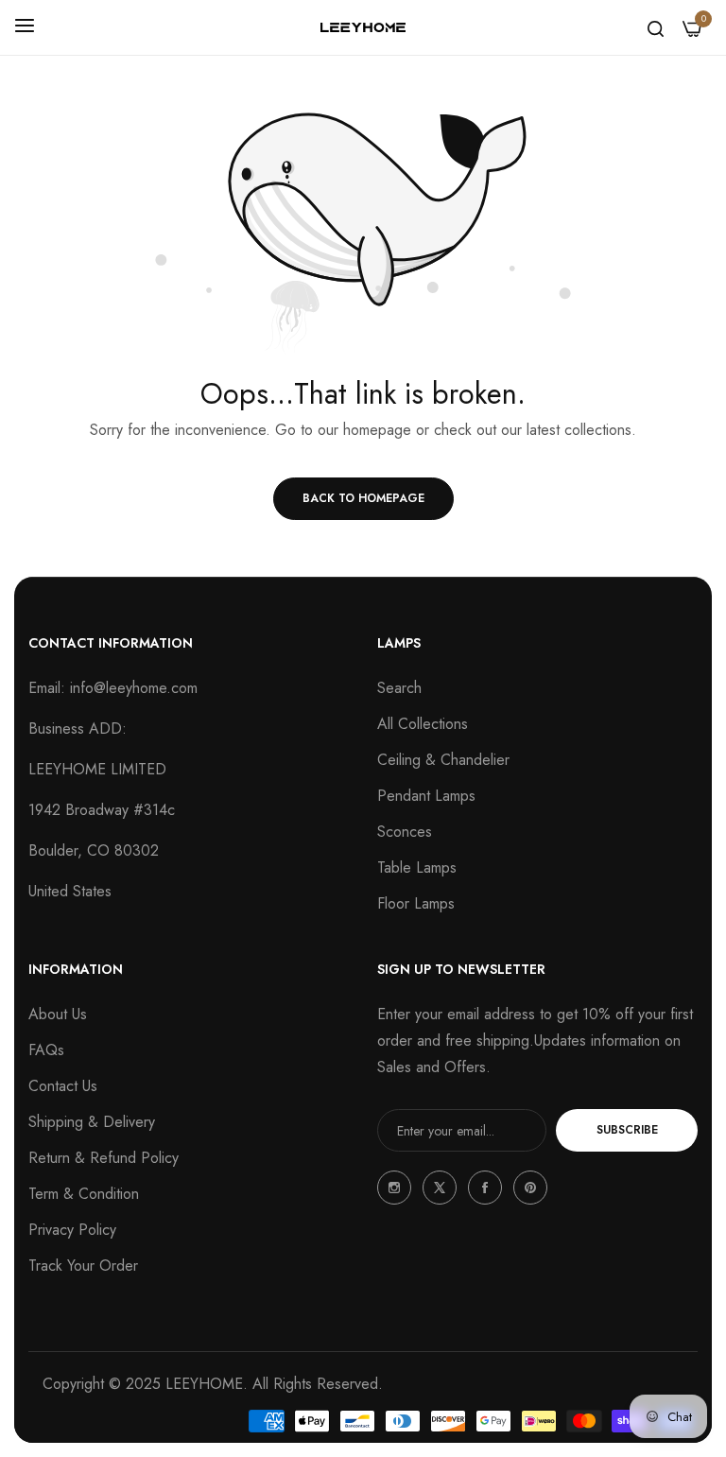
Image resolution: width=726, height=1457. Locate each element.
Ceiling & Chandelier (443, 760)
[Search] (656, 27)
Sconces (404, 831)
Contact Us (62, 1086)
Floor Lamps (416, 903)
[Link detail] (394, 1188)
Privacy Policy (72, 1229)
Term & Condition (83, 1194)
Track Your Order (83, 1265)
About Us (57, 1014)
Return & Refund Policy (103, 1158)
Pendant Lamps (426, 796)
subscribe (627, 1129)
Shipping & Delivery (91, 1122)
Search (399, 688)
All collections (422, 724)
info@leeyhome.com (134, 688)
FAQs (46, 1050)
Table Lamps (417, 867)
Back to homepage (363, 498)
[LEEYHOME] (363, 28)
